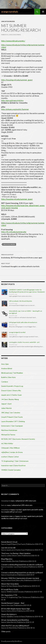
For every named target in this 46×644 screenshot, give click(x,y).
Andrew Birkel (6, 368)
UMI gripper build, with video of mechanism (23, 322)
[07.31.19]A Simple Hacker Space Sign (15, 609)
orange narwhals (9, 11)
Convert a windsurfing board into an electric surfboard (22, 565)
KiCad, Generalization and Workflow (15, 620)
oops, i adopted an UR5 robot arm (23, 501)
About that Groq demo (10, 584)
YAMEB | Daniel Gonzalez (10, 470)
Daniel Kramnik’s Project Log (12, 386)
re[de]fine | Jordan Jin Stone (12, 452)
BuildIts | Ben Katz (8, 377)
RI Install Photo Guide (9, 589)
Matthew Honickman (9, 430)
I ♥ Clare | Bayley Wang (10, 399)
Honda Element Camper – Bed (12, 603)
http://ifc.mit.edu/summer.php (13, 232)
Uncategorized (8, 21)
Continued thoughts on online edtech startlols (20, 265)
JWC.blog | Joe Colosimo (10, 412)
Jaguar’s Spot (6, 404)
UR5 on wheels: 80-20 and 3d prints (20, 301)
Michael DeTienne (8, 435)
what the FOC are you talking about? (15, 626)
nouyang (17, 35)
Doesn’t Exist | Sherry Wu (11, 390)
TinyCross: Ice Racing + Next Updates (16, 553)
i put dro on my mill (8, 548)
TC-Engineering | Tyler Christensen (14, 461)
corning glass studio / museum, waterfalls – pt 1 (24, 342)
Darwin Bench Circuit (9, 542)
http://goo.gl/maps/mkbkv (12, 100)
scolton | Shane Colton (10, 457)
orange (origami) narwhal (17, 332)
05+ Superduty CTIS (9, 595)
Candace (4, 382)
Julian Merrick (6, 408)
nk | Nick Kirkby (7, 443)
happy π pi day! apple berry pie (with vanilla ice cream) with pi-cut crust (22, 517)
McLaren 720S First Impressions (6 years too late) (20, 578)
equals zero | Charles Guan (11, 395)
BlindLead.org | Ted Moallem (12, 373)
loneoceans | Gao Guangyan (12, 426)
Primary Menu (43, 12)
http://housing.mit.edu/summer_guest (17, 80)
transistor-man (7, 516)
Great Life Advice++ (9, 614)
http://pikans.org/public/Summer (15, 109)
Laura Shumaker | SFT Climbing (13, 421)
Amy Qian (5, 364)
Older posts (5, 631)
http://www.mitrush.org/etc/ (13, 41)
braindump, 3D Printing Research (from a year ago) (21, 256)
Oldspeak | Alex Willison (10, 448)
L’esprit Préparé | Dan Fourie (12, 417)
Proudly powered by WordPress (11, 641)
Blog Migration (6, 559)
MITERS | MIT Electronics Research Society (18, 439)
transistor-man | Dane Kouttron (13, 465)
